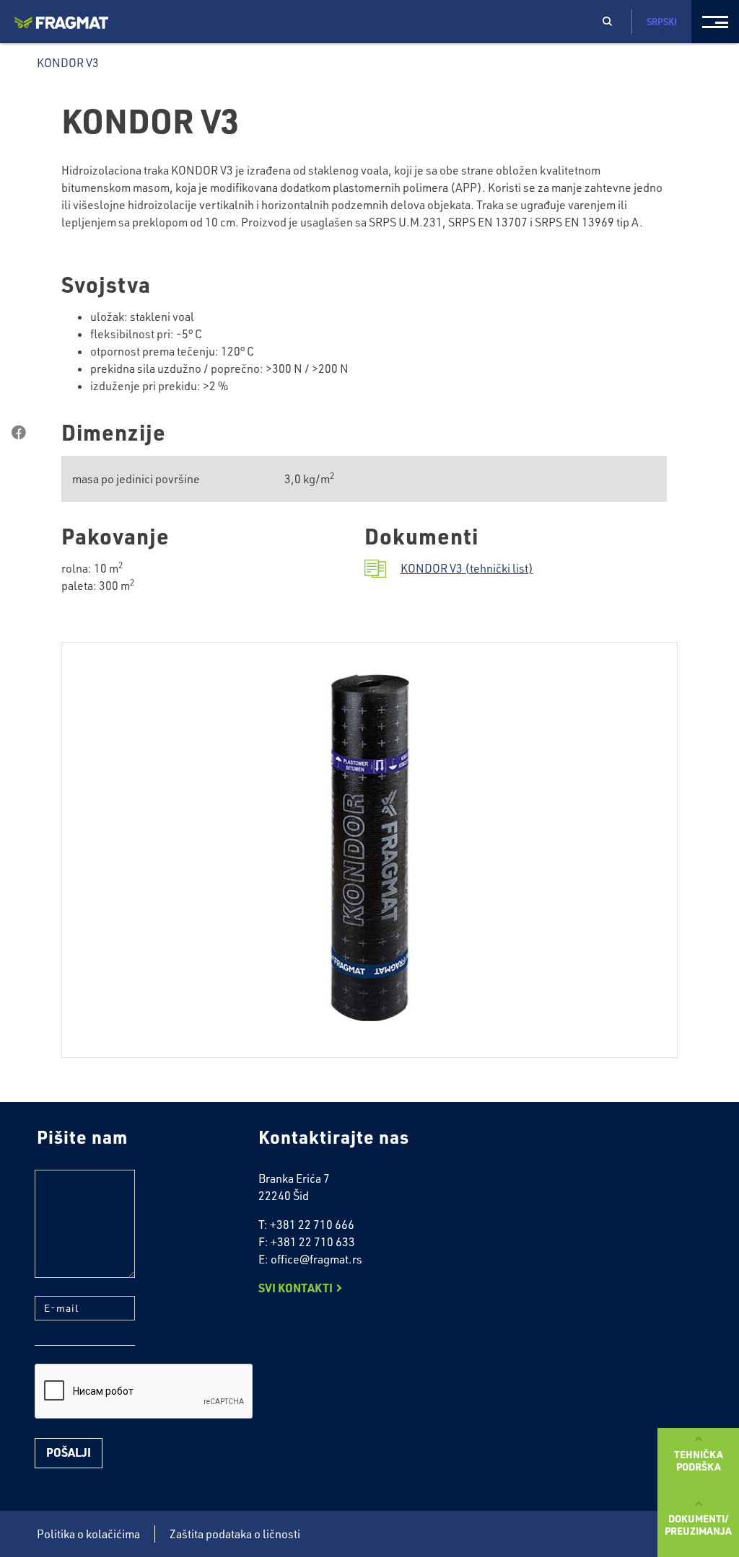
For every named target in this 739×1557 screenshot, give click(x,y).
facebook (18, 433)
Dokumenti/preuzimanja (698, 1524)
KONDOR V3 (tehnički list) (467, 568)
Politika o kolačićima (88, 1534)
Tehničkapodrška (698, 1460)
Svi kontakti (295, 1287)
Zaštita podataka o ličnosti (235, 1534)
